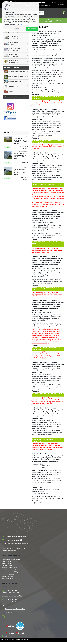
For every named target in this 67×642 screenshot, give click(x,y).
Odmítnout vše (19, 29)
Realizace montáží (7, 561)
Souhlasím (32, 29)
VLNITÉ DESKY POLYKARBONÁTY (13, 55)
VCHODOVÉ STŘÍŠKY (14, 86)
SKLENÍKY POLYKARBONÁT (16, 72)
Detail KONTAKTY (7, 612)
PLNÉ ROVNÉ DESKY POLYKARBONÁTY (14, 38)
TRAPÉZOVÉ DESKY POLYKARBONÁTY (14, 50)
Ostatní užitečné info (8, 576)
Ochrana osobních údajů (9, 550)
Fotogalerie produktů (8, 574)
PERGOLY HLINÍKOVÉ (14, 82)
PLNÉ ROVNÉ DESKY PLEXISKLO (14, 44)
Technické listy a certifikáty (10, 572)
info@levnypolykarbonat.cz (42, 5)
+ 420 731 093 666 (11, 590)
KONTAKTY (59, 20)
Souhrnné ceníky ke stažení (10, 568)
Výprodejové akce (7, 578)
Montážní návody (7, 565)
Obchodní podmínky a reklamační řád (13, 548)
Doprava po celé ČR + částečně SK (16, 536)
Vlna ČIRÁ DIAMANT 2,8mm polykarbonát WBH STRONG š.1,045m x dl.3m (20, 156)
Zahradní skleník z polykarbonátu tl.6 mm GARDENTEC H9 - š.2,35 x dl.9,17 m (21, 141)
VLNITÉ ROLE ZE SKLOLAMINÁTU (13, 61)
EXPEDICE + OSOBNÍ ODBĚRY (48, 20)
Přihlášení (54, 3)
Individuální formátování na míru (17, 544)
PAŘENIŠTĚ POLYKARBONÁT (17, 77)
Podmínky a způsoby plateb (10, 570)
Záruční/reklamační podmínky (11, 559)
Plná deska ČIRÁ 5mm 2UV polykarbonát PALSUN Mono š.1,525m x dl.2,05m (20, 171)
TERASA (10, 91)
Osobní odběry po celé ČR (14, 540)
